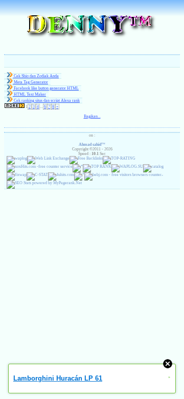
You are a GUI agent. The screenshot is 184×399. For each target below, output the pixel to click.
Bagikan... (92, 116)
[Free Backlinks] (86, 158)
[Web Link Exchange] (48, 158)
